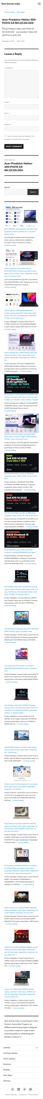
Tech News (7, 1075)
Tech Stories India (10, 3)
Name (7, 102)
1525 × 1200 (20, 41)
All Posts (6, 1081)
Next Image (21, 12)
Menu (39, 4)
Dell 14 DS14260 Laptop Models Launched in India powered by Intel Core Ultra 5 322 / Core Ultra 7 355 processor (20, 231)
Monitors (7, 1064)
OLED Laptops (9, 1059)
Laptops (6, 1047)
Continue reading (10, 245)
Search (7, 187)
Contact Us (22, 1095)
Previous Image (9, 12)
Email (7, 113)
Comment (9, 68)
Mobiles (6, 1070)
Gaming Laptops (10, 1053)
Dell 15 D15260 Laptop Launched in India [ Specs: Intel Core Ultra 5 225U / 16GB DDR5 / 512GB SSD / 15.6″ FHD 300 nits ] (20, 749)
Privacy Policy (33, 1095)
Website (7, 125)
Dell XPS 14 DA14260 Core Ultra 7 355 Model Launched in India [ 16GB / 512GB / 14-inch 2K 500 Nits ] (20, 476)
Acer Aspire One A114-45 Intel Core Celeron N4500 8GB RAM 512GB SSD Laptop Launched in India (20, 668)
